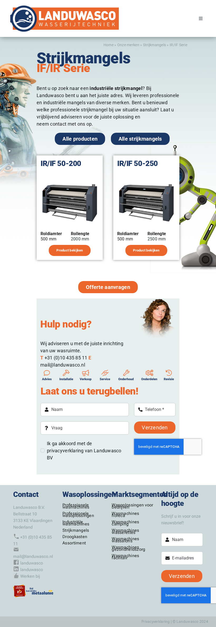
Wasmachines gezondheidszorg (128, 548)
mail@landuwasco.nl (33, 556)
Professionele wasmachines (75, 506)
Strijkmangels (154, 45)
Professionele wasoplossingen (78, 514)
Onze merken (128, 45)
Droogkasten (74, 536)
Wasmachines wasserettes (125, 531)
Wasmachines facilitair (125, 556)
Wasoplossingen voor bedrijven (132, 506)
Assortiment (74, 542)
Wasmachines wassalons (125, 539)
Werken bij (30, 576)
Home (109, 45)
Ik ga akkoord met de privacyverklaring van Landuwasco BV (84, 450)
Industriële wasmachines (75, 522)
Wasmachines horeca (125, 514)
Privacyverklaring (155, 621)
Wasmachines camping (125, 522)
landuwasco (31, 563)
